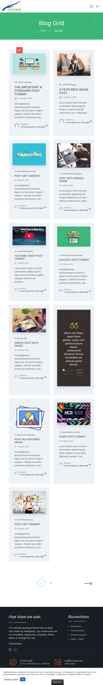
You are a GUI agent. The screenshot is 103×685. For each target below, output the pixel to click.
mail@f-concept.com (74, 661)
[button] (69, 240)
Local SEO (32, 171)
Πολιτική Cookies (77, 631)
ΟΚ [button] (22, 679)
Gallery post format (74, 259)
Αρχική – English (77, 639)
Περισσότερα (15, 643)
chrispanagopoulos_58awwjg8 (33, 127)
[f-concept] (13, 6)
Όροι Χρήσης (76, 626)
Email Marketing (22, 171)
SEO (20, 82)
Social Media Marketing (25, 251)
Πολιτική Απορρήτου (79, 635)
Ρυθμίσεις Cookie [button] (11, 679)
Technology (27, 82)
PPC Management (75, 174)
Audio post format (72, 436)
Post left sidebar (27, 175)
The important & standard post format (28, 90)
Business (20, 338)
